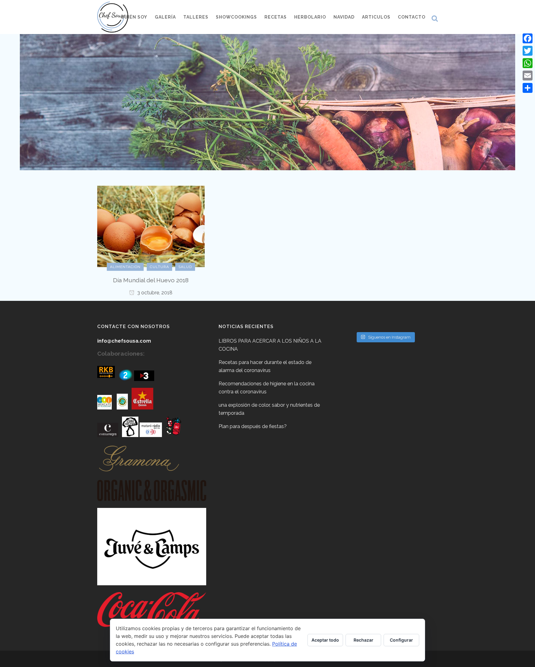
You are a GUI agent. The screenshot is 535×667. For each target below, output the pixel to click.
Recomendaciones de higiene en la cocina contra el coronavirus (267, 388)
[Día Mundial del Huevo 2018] (151, 226)
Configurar (401, 640)
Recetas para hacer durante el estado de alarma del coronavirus (265, 366)
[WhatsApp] (527, 63)
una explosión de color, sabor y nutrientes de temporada (269, 409)
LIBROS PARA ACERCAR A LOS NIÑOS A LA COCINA (270, 345)
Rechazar (363, 640)
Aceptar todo (325, 640)
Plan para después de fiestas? (253, 426)
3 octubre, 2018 (154, 293)
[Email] (527, 75)
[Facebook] (527, 38)
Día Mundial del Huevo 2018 (151, 280)
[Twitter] (527, 51)
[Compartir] (527, 88)
